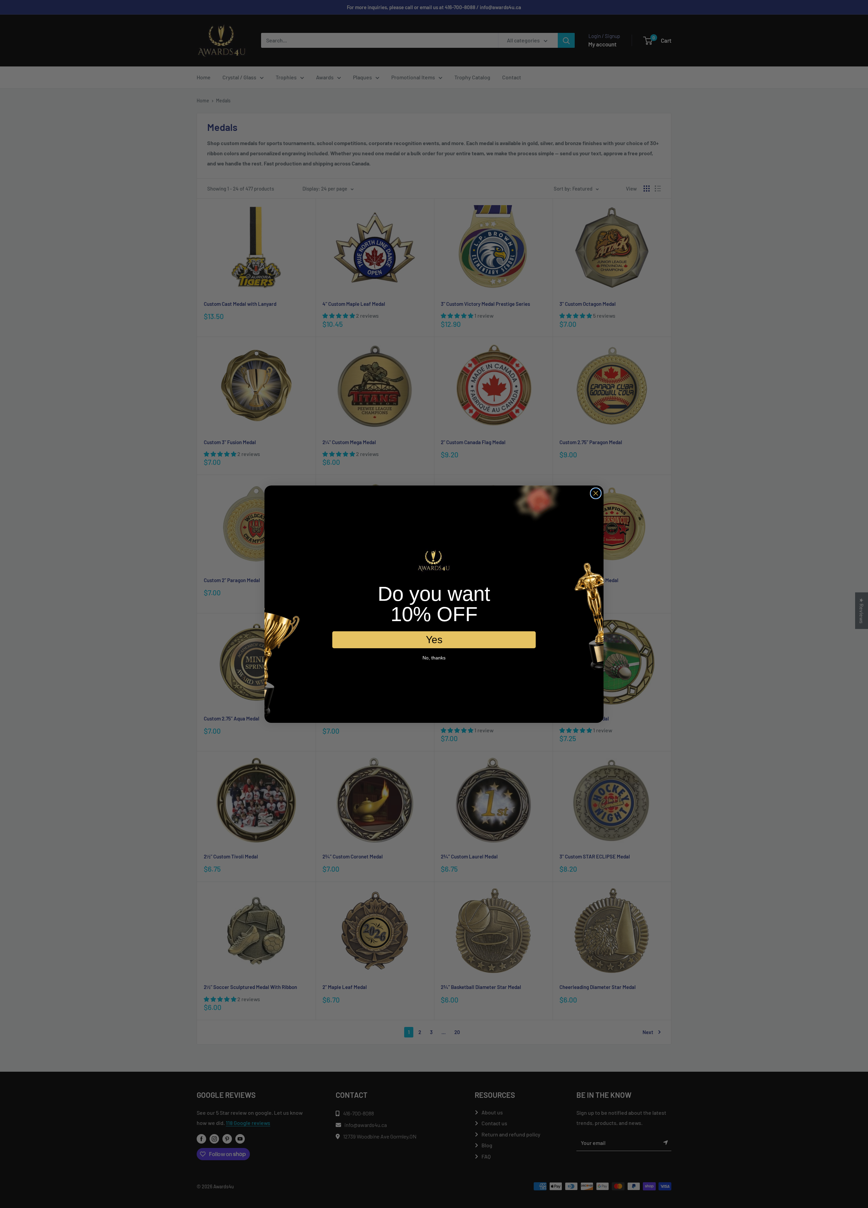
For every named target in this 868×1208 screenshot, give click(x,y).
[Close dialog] (596, 493)
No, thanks (434, 657)
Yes (434, 639)
